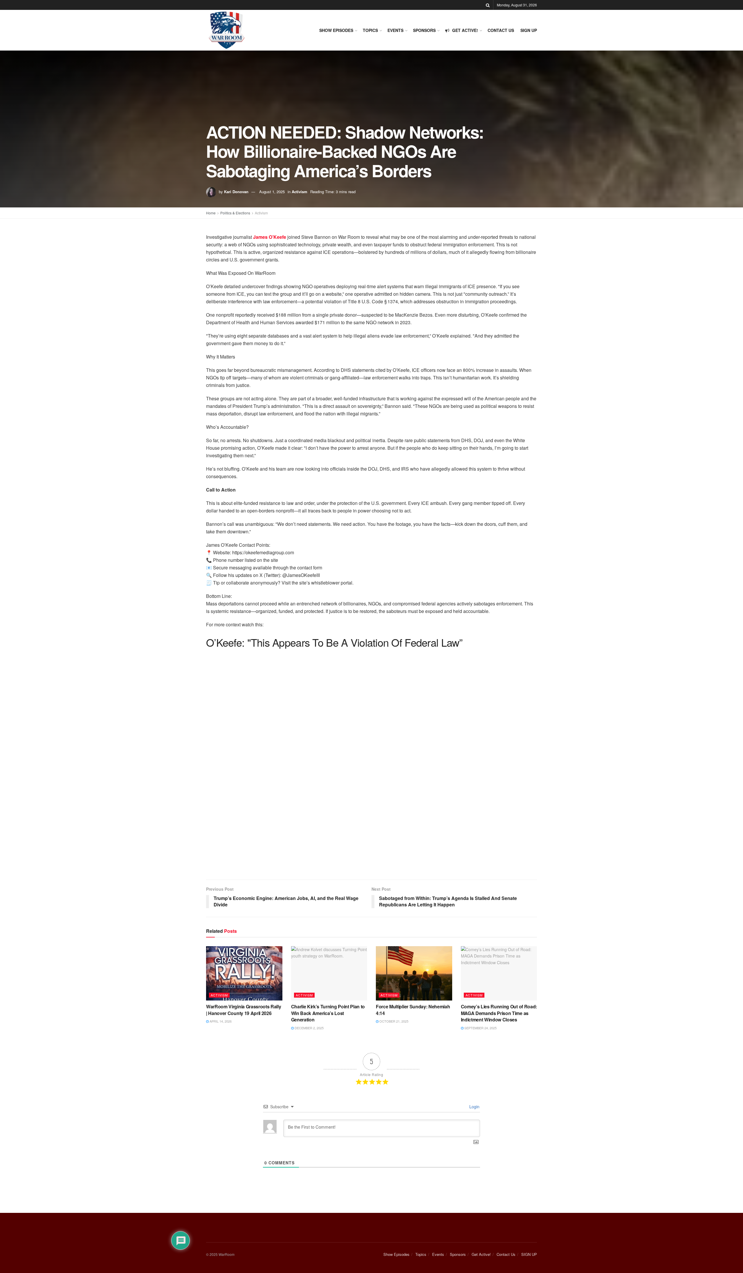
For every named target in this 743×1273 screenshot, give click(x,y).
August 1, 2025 (272, 191)
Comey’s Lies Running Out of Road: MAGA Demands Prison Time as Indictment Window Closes (499, 1013)
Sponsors (424, 30)
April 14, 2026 (220, 1021)
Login (473, 1106)
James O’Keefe (269, 237)
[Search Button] (488, 5)
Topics (370, 30)
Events (395, 30)
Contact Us (501, 30)
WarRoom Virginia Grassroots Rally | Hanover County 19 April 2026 (243, 1009)
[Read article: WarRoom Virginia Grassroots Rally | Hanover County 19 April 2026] (244, 973)
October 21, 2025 (393, 1021)
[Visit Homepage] (226, 30)
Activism (299, 191)
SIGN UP (528, 30)
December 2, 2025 (309, 1027)
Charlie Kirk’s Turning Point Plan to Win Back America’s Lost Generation (328, 1013)
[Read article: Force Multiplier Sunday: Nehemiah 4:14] (414, 973)
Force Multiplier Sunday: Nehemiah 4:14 (413, 1009)
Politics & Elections (235, 212)
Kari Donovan (236, 191)
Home (211, 212)
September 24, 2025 (480, 1027)
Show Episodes (336, 30)
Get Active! (465, 30)
